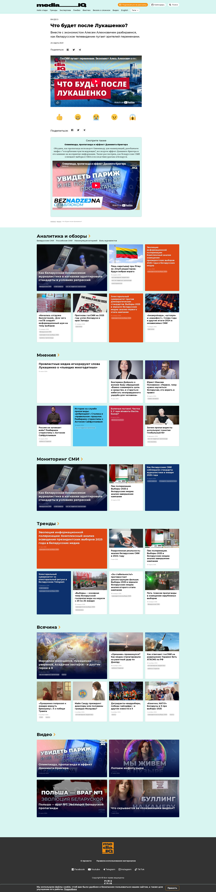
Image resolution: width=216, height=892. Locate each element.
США (41, 717)
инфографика (58, 286)
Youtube (95, 869)
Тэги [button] (134, 10)
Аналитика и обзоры (62, 236)
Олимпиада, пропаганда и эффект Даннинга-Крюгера (96, 144)
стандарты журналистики (168, 481)
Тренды (53, 10)
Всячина (47, 627)
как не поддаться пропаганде (76, 286)
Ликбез (76, 10)
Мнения (46, 355)
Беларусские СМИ (45, 241)
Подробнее (70, 889)
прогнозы (79, 326)
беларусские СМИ (45, 286)
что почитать (152, 442)
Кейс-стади (42, 10)
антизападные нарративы (120, 277)
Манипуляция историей (85, 241)
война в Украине (45, 441)
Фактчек (86, 10)
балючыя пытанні (117, 420)
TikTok (140, 869)
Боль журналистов (108, 241)
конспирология (117, 283)
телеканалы (79, 610)
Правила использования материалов (116, 861)
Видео (116, 10)
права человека (153, 398)
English (124, 10)
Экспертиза (65, 10)
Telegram (110, 869)
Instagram (126, 869)
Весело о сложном (101, 10)
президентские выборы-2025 (157, 271)
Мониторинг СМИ (58, 459)
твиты (64, 674)
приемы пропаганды (46, 338)
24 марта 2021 (57, 43)
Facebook (79, 869)
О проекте (86, 861)
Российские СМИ (64, 241)
